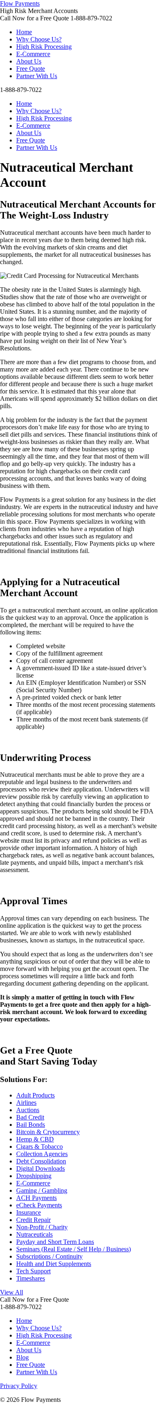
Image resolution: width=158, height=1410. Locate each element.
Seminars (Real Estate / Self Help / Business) (73, 1249)
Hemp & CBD (35, 1139)
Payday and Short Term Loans (55, 1241)
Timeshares (30, 1278)
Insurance (28, 1212)
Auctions (27, 1109)
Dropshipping (33, 1175)
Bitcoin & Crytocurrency (48, 1131)
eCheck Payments (39, 1205)
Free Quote (30, 68)
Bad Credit (30, 1117)
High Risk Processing (44, 46)
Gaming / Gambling (41, 1190)
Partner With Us (36, 75)
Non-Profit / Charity (42, 1227)
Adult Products (35, 1095)
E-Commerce (33, 53)
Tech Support (33, 1271)
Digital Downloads (40, 1168)
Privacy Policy (18, 1385)
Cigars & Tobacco (39, 1146)
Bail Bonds (30, 1124)
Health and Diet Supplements (53, 1263)
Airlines (26, 1102)
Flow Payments (20, 3)
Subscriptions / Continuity (49, 1256)
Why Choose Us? (39, 39)
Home (24, 31)
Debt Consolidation (41, 1161)
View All (11, 1292)
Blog (22, 1357)
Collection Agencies (42, 1153)
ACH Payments (36, 1197)
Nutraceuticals (34, 1234)
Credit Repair (33, 1219)
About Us (28, 61)
